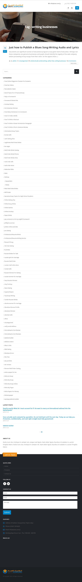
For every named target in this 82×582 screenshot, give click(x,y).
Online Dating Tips (9, 200)
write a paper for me (10, 372)
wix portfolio (8, 361)
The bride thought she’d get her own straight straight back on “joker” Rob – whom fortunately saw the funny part (40, 423)
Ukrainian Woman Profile (11, 307)
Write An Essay (8, 376)
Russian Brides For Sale (11, 253)
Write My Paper (9, 387)
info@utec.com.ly (55, 3)
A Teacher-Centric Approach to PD (14, 408)
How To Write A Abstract (11, 119)
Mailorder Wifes (9, 169)
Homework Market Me (11, 100)
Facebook (4, 481)
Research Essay (8, 242)
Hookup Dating (9, 104)
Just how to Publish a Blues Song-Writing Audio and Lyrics (44, 47)
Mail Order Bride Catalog (11, 150)
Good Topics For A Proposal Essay (14, 93)
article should (34, 61)
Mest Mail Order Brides (11, 188)
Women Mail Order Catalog (12, 368)
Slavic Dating (8, 288)
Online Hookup (9, 211)
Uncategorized (23, 61)
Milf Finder (7, 192)
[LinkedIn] (71, 7)
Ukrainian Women (9, 311)
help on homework (10, 96)
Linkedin (8, 481)
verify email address (10, 326)
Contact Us (7, 472)
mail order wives (9, 165)
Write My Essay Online (11, 384)
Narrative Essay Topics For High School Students (18, 196)
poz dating (7, 230)
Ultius (6, 319)
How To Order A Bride (10, 116)
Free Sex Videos (9, 85)
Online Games (8, 207)
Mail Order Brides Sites (11, 158)
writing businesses (60, 61)
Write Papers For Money (11, 391)
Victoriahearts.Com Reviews (12, 334)
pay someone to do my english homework (17, 219)
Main (5, 173)
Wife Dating (7, 349)
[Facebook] (68, 7)
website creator (9, 341)
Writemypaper (8, 395)
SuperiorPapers (9, 292)
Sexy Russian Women (10, 280)
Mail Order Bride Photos (11, 154)
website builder (9, 338)
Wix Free (7, 357)
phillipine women (9, 223)
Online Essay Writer (10, 204)
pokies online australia (11, 227)
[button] (40, 430)
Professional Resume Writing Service (15, 238)
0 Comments (72, 61)
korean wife (7, 135)
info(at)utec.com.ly (14, 528)
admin (14, 61)
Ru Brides (7, 250)
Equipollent (8, 181)
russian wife (7, 269)
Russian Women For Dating (12, 273)
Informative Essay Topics (11, 131)
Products (7, 468)
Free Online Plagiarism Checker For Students (17, 81)
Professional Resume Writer (12, 234)
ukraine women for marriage (12, 303)
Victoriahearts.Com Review (12, 330)
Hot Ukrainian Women (11, 108)
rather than (51, 61)
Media (7, 185)
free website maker (10, 89)
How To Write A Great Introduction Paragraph (18, 123)
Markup (6, 177)
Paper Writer (8, 215)
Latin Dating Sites (9, 139)
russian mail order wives (11, 265)
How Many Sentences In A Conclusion (15, 112)
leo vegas (7, 146)
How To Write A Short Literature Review (16, 127)
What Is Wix (7, 345)
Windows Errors (9, 353)
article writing (43, 61)
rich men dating (9, 246)
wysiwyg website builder (11, 399)
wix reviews (7, 364)
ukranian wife (8, 315)
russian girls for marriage (11, 257)
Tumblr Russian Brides (11, 299)
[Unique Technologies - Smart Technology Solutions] (13, 6)
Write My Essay (8, 380)
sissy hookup (8, 284)
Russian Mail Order (10, 261)
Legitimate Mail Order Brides (12, 142)
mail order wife (8, 162)
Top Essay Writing (9, 296)
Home (6, 464)
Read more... (74, 63)
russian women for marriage (12, 276)
